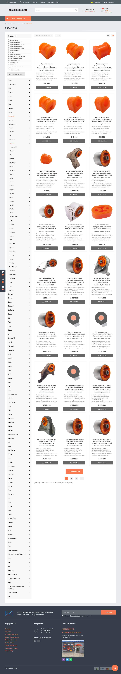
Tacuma (12, 255)
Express (12, 189)
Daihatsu (11, 310)
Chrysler (11, 294)
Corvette (12, 170)
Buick (10, 100)
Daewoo (11, 306)
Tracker (11, 263)
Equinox (12, 182)
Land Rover (12, 402)
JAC (9, 374)
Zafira (11, 290)
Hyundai (11, 350)
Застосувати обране (16, 74)
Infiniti (10, 358)
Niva (10, 220)
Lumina (11, 205)
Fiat (9, 322)
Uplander (12, 275)
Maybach (11, 422)
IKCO (9, 354)
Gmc (9, 334)
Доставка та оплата (53, 2)
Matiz (11, 213)
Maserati (11, 418)
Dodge (10, 314)
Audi (9, 88)
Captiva (21, 24)
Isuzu (10, 362)
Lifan (9, 410)
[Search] (76, 10)
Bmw (10, 96)
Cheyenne (12, 155)
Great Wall (11, 338)
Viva (10, 282)
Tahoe (11, 259)
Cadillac (10, 108)
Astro (11, 120)
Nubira (11, 224)
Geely (10, 330)
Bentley (10, 92)
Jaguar (10, 378)
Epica (11, 178)
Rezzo (11, 236)
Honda (10, 342)
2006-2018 (14, 147)
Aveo (11, 128)
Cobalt (11, 159)
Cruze (11, 174)
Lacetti (11, 201)
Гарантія (42, 2)
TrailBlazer (12, 267)
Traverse (12, 271)
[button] (2, 288)
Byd (9, 104)
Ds (9, 318)
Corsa (11, 166)
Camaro (12, 139)
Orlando (12, 232)
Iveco (10, 370)
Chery (10, 112)
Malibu (11, 209)
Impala (11, 193)
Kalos (11, 197)
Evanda (11, 186)
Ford (9, 326)
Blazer (11, 132)
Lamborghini (12, 394)
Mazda (10, 426)
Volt (10, 286)
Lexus (10, 406)
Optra (11, 228)
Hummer (11, 346)
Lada (9, 390)
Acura (10, 80)
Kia (9, 386)
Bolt (10, 135)
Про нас (35, 2)
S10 (10, 240)
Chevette (12, 151)
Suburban (12, 251)
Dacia (10, 302)
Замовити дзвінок (90, 11)
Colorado (12, 162)
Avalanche (12, 124)
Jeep (9, 382)
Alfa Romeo (12, 84)
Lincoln (10, 414)
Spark (11, 247)
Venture (12, 278)
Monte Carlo (13, 217)
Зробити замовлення (108, 11)
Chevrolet (12, 24)
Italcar (10, 366)
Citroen (10, 298)
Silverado (12, 244)
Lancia (10, 398)
